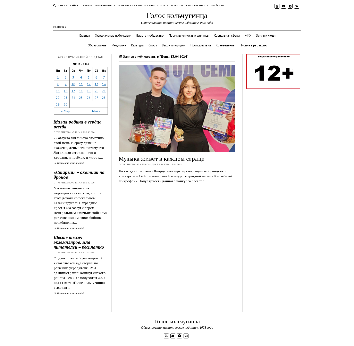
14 (104, 84)
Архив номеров (105, 5)
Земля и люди (266, 35)
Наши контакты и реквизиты (189, 5)
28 (104, 97)
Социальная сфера (227, 35)
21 (104, 91)
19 (89, 91)
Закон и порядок (173, 45)
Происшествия (200, 45)
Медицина (118, 45)
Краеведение (225, 45)
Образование (97, 45)
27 (96, 97)
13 (96, 84)
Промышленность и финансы (189, 35)
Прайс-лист (218, 5)
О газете (162, 5)
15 (58, 91)
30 (65, 104)
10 (73, 84)
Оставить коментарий (70, 162)
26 (89, 97)
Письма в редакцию (253, 45)
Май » (96, 111)
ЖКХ (248, 35)
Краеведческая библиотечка (136, 5)
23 (65, 97)
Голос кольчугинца (177, 15)
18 (81, 91)
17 (73, 91)
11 (81, 84)
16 (65, 91)
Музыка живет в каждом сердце (161, 158)
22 (58, 97)
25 (81, 97)
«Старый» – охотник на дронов (79, 175)
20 (96, 91)
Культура (137, 45)
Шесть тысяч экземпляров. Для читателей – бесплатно (79, 242)
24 (73, 97)
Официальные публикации (113, 35)
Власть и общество (150, 35)
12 (89, 84)
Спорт (153, 45)
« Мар (65, 111)
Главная (87, 5)
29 (58, 104)
